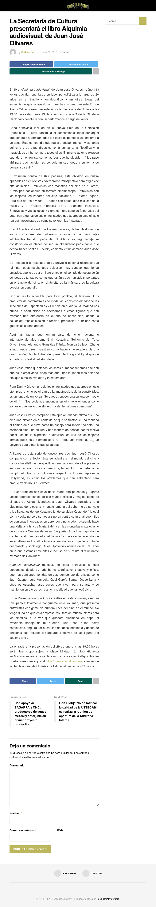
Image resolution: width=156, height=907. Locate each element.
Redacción (27, 52)
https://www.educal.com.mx (64, 661)
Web (60, 830)
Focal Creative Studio (108, 898)
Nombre (16, 813)
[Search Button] (142, 21)
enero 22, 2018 (49, 52)
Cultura (66, 52)
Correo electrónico (23, 830)
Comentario (18, 765)
